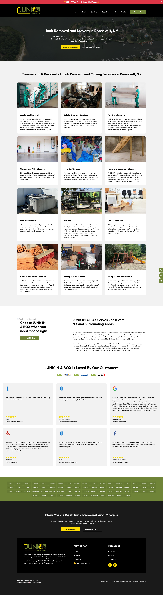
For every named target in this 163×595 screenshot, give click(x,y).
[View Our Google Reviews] (67, 375)
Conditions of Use (125, 581)
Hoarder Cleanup (72, 169)
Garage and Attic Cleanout (33, 169)
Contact (124, 12)
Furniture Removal (116, 115)
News (116, 12)
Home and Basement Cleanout (122, 169)
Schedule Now (138, 12)
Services (77, 555)
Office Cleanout (115, 220)
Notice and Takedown (139, 581)
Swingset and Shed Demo (120, 276)
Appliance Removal (29, 115)
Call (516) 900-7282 (93, 47)
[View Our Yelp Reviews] (101, 375)
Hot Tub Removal (28, 220)
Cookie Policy (115, 581)
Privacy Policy (105, 581)
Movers (67, 220)
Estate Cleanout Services (76, 115)
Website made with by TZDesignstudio (29, 582)
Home (76, 12)
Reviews (111, 555)
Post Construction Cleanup (33, 276)
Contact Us (112, 559)
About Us (111, 551)
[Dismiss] (161, 1)
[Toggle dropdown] (87, 12)
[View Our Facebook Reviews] (84, 375)
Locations (105, 12)
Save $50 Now (29, 338)
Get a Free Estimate (70, 47)
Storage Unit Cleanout (74, 276)
